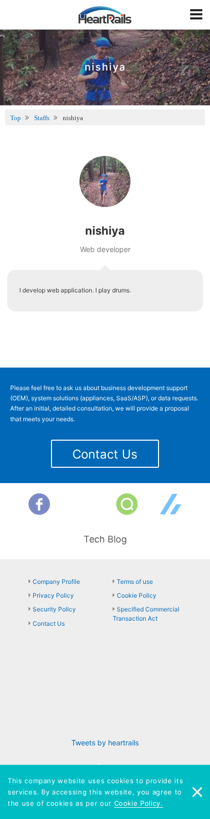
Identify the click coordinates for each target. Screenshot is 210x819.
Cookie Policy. (138, 803)
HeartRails (105, 15)
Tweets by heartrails (105, 742)
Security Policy (54, 609)
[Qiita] (127, 504)
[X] (83, 504)
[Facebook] (39, 504)
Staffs (41, 118)
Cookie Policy (136, 595)
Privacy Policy (53, 595)
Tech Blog (105, 539)
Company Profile (56, 581)
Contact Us (105, 454)
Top (15, 118)
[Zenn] (170, 504)
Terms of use (135, 581)
